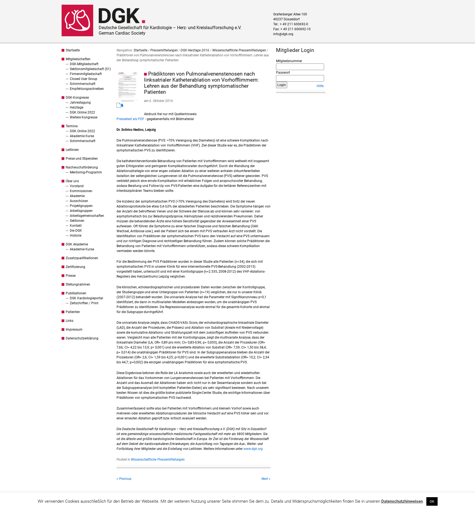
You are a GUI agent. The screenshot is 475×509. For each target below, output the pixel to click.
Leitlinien (72, 150)
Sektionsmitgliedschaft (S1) (90, 69)
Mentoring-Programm (86, 172)
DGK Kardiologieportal (86, 298)
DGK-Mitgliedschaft (84, 64)
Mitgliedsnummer (289, 61)
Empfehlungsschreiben (87, 89)
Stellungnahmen (78, 284)
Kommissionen (81, 191)
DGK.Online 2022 (82, 112)
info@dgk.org (283, 34)
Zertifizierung (75, 267)
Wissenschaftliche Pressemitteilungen (239, 50)
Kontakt (76, 226)
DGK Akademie (77, 244)
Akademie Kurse (82, 136)
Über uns (72, 181)
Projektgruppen (81, 206)
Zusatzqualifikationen (82, 258)
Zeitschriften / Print (84, 303)
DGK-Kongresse (77, 97)
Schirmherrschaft (82, 84)
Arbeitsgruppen (81, 211)
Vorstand (77, 186)
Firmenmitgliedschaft (86, 74)
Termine (72, 126)
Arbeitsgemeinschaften (87, 216)
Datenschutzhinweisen (402, 501)
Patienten (73, 312)
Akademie (77, 196)
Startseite (73, 50)
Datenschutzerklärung (82, 338)
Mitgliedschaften (78, 59)
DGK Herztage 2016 (195, 50)
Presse (71, 276)
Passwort (283, 72)
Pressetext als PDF (130, 119)
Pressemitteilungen (164, 50)
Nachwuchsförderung (82, 167)
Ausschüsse (79, 201)
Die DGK (76, 231)
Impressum (74, 329)
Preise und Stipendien (82, 159)
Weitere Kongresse (83, 117)
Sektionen (77, 221)
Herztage (76, 107)
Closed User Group (83, 79)
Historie (75, 235)
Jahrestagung (80, 102)
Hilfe (320, 86)
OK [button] (432, 501)
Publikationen (76, 293)
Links (69, 321)
